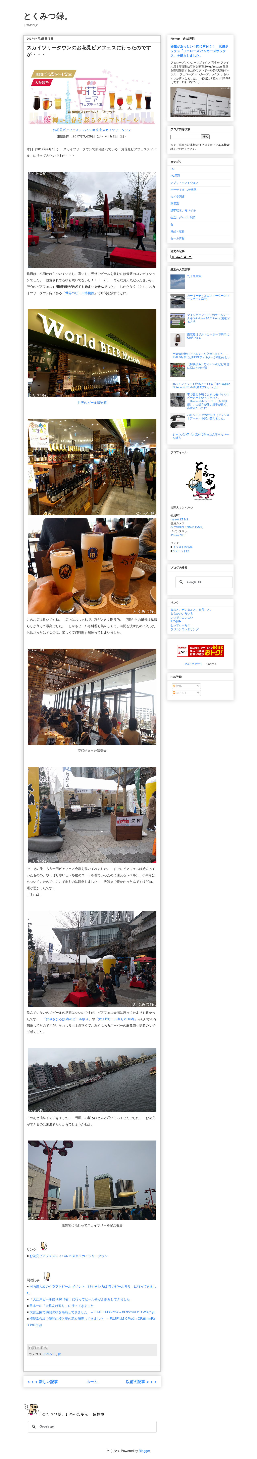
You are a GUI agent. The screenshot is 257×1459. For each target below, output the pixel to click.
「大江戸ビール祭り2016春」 (116, 1019)
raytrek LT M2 (179, 519)
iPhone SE (177, 535)
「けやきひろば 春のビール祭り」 (67, 1019)
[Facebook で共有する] (42, 1348)
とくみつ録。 (47, 15)
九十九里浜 (194, 276)
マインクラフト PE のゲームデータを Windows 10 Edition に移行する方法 (208, 318)
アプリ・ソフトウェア (184, 182)
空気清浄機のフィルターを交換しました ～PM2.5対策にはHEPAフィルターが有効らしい (201, 355)
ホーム (92, 1381)
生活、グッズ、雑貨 (183, 217)
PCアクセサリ (194, 664)
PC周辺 (175, 175)
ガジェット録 (180, 551)
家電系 (174, 203)
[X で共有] (38, 1348)
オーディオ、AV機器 (183, 189)
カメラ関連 (177, 196)
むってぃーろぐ (180, 625)
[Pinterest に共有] (46, 1348)
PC (172, 168)
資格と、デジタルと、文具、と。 (191, 609)
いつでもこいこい (181, 617)
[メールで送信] (31, 1348)
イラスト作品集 (183, 547)
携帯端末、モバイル (183, 210)
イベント (49, 1353)
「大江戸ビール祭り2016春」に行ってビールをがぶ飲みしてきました (80, 1299)
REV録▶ (176, 621)
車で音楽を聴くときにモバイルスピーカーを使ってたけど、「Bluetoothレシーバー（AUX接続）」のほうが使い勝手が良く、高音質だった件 (208, 401)
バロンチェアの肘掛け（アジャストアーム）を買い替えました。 (208, 416)
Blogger (144, 1450)
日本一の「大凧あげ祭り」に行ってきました (62, 1305)
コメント (181, 692)
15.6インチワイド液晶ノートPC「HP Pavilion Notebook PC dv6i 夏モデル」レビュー (201, 385)
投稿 (178, 686)
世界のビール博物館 (79, 293)
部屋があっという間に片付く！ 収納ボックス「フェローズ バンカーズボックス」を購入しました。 (199, 50)
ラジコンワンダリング (184, 629)
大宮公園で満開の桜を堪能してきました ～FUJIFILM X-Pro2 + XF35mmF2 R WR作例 (92, 1312)
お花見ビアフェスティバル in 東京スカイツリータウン (92, 129)
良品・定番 (177, 231)
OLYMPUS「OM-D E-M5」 (187, 527)
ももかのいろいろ (181, 613)
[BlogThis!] (34, 1348)
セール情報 (177, 238)
